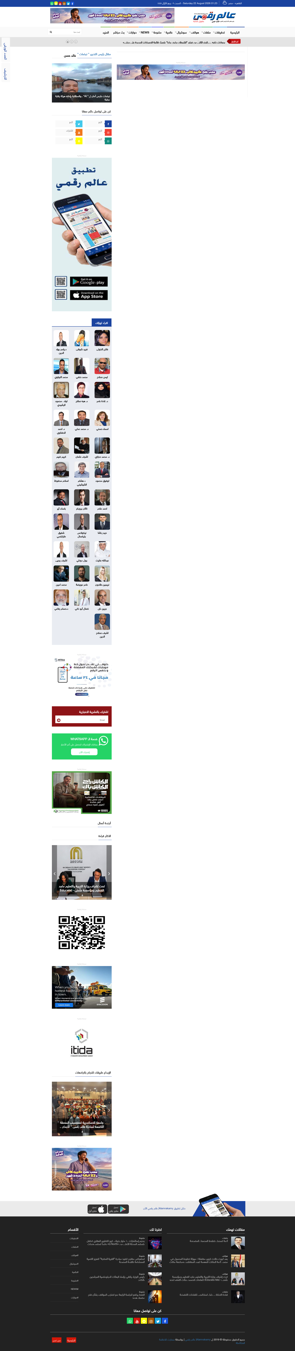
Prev (54, 872)
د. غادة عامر (102, 400)
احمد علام (102, 508)
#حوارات (74, 1297)
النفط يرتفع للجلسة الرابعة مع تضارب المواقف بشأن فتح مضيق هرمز (116, 1296)
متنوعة (157, 31)
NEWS (145, 31)
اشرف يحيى (61, 560)
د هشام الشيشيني (82, 482)
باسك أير (61, 508)
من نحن (57, 1340)
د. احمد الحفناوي (61, 430)
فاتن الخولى (102, 349)
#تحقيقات (74, 1238)
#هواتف (74, 1255)
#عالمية (75, 1272)
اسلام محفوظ (61, 480)
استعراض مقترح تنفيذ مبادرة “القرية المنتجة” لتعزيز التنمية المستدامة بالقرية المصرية (116, 1260)
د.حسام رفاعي (61, 608)
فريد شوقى (82, 349)
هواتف (195, 31)
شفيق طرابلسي (61, 534)
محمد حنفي (82, 376)
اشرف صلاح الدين (102, 634)
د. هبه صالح (82, 400)
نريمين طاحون (102, 584)
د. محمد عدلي (82, 428)
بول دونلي (81, 560)
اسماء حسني (102, 428)
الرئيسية (235, 31)
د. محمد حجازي (102, 456)
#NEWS (74, 1289)
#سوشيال (74, 1263)
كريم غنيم (61, 456)
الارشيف (6, 74)
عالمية (169, 31)
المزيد (106, 31)
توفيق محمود (102, 480)
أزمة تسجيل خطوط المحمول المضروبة (209, 1240)
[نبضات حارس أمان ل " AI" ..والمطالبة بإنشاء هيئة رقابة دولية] (82, 82)
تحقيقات (220, 31)
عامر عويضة (82, 584)
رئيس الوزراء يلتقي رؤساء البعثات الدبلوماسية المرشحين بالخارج (117, 1278)
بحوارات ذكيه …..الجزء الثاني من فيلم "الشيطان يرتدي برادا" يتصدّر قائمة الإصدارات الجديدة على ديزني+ (174, 41)
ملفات (207, 31)
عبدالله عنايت (102, 560)
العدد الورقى (6, 51)
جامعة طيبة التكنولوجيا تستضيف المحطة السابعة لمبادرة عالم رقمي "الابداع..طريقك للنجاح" (81, 1126)
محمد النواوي (61, 376)
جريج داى (102, 608)
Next (109, 872)
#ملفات (74, 1246)
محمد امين (61, 584)
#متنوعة (74, 1280)
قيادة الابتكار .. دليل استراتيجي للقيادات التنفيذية (82, 888)
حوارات (133, 31)
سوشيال (182, 31)
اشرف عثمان (82, 456)
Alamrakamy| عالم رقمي (198, 1339)
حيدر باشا (102, 532)
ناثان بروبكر (81, 508)
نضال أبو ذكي (82, 608)
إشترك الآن (84, 752)
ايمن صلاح (102, 376)
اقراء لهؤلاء (101, 322)
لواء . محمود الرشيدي (61, 402)
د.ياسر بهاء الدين (61, 351)
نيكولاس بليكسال (81, 534)
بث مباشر (118, 31)
